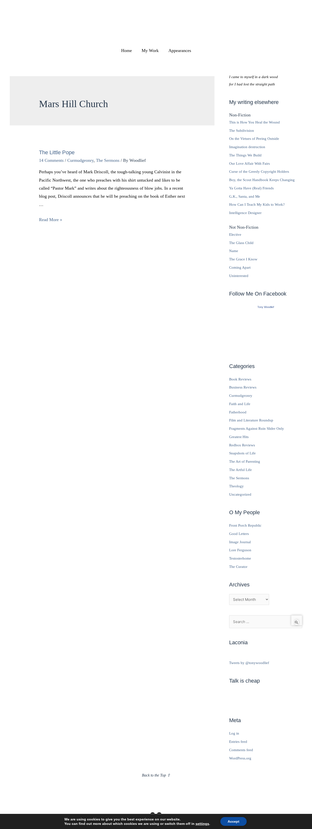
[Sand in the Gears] (265, 331)
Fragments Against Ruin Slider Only (256, 428)
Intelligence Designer (245, 213)
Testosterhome (240, 558)
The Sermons (107, 160)
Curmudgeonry (80, 160)
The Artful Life (240, 470)
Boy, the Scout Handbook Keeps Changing (262, 180)
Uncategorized (240, 494)
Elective (235, 234)
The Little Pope (57, 152)
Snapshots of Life (242, 453)
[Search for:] (265, 622)
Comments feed (241, 750)
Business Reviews (242, 387)
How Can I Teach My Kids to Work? (257, 204)
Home (126, 50)
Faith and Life (239, 404)
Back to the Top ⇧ (156, 775)
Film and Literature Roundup (251, 420)
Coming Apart (240, 267)
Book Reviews (240, 379)
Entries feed (238, 742)
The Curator (238, 567)
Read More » (50, 219)
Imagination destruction (247, 147)
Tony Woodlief (265, 307)
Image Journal (240, 542)
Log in (234, 733)
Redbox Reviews (242, 445)
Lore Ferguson (240, 550)
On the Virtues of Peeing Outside (254, 139)
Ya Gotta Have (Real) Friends (251, 188)
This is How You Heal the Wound (254, 122)
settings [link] (202, 824)
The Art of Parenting (244, 461)
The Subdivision (241, 131)
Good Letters (239, 534)
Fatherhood (237, 412)
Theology (236, 486)
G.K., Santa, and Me (244, 196)
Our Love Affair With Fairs (249, 163)
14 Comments (51, 160)
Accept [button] (233, 821)
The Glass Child (241, 243)
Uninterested (238, 276)
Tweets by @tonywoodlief (249, 663)
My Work (150, 50)
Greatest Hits (239, 437)
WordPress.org (240, 758)
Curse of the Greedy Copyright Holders (259, 172)
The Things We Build (245, 155)
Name (233, 251)
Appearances (179, 50)
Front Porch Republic (245, 525)
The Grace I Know (243, 259)
